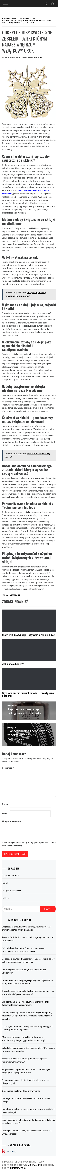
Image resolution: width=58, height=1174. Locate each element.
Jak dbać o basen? (13, 664)
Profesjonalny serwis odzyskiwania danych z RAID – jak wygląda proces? (27, 1132)
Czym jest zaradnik (10, 875)
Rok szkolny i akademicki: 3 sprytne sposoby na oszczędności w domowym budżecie (23, 949)
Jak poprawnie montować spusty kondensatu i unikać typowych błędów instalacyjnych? (26, 1003)
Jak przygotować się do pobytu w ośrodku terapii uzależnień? (24, 971)
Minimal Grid (35, 1165)
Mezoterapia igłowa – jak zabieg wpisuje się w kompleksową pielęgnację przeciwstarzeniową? (23, 1039)
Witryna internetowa (11, 821)
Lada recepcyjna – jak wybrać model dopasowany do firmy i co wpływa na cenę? (28, 1121)
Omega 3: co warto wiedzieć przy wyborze (21, 1091)
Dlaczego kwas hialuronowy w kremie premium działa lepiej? (26, 1100)
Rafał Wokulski (35, 57)
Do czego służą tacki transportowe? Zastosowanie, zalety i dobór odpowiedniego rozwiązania (28, 960)
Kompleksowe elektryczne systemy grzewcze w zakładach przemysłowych (28, 1111)
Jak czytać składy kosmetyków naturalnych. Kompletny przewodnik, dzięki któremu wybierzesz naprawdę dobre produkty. (27, 1015)
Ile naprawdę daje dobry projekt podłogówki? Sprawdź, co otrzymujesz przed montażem (27, 982)
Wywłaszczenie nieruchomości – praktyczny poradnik (28, 694)
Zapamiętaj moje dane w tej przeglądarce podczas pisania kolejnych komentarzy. (29, 844)
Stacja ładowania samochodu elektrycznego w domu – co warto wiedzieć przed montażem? (28, 992)
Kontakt (5, 883)
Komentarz (8, 768)
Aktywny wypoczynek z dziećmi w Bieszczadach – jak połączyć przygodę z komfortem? (26, 1071)
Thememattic (18, 1168)
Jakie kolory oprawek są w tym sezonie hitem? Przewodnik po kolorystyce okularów (28, 1049)
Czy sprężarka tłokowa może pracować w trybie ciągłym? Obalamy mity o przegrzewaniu (27, 1028)
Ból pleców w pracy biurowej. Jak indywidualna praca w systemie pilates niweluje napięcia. (26, 928)
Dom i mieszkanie (12, 595)
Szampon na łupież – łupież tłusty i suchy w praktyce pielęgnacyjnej (26, 1081)
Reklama (6, 898)
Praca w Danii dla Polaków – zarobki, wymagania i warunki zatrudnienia (27, 939)
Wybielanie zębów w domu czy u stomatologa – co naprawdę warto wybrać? (24, 1060)
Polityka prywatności (11, 890)
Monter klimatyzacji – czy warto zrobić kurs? (28, 634)
